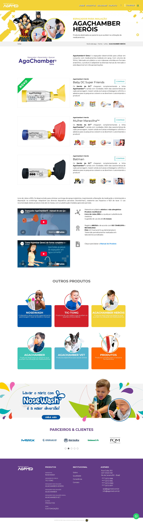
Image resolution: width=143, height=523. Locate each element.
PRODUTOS (91, 5)
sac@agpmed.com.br (111, 489)
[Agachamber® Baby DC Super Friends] (44, 93)
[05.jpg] (119, 104)
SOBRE (82, 5)
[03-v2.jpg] (79, 143)
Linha (105, 44)
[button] (138, 5)
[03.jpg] (79, 104)
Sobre (75, 472)
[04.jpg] (106, 104)
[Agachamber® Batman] (44, 170)
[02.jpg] (92, 104)
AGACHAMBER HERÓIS (117, 44)
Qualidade (77, 476)
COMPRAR (130, 5)
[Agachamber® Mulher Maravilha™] (44, 131)
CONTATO (112, 5)
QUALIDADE (102, 5)
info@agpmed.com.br (111, 491)
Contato (76, 482)
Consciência (77, 479)
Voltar (19, 44)
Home (100, 44)
